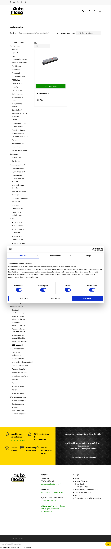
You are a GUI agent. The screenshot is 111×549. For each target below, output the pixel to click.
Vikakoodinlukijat (16, 306)
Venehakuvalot (17, 209)
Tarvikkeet (16, 161)
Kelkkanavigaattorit (19, 372)
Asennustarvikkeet (19, 191)
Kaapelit (15, 383)
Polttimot (15, 205)
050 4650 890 (49, 500)
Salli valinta (55, 298)
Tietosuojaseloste (83, 492)
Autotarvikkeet (15, 46)
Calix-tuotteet (17, 94)
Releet (14, 120)
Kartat (14, 390)
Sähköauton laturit (19, 123)
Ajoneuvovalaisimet (17, 165)
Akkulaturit (16, 73)
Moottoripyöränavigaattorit (20, 362)
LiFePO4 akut (17, 83)
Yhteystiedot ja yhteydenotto (53, 506)
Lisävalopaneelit (18, 168)
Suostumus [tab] (23, 255)
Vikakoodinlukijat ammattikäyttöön (18, 336)
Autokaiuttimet (17, 226)
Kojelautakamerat (16, 154)
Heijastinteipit (17, 147)
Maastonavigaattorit (20, 376)
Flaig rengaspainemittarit (19, 57)
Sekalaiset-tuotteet (19, 150)
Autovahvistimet (18, 229)
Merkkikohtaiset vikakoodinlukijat (18, 317)
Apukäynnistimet (18, 76)
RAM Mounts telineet (18, 397)
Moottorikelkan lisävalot (18, 186)
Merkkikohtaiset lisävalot (18, 180)
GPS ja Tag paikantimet (16, 353)
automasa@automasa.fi (51, 484)
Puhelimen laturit (18, 130)
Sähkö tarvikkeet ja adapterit (19, 114)
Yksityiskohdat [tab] (55, 255)
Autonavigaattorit (18, 358)
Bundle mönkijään (18, 400)
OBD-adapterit (17, 345)
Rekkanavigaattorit (19, 369)
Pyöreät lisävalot (18, 172)
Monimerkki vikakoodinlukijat (18, 324)
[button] (100, 11)
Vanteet (15, 53)
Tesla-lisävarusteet (19, 63)
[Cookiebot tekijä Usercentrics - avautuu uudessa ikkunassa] (93, 249)
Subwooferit (16, 233)
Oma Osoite (80, 484)
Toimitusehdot (81, 487)
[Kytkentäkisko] (50, 61)
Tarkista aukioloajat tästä (52, 492)
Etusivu (13, 33)
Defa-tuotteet (17, 90)
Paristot (15, 140)
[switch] (43, 289)
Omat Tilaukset (81, 481)
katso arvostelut (18, 440)
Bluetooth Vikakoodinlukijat (18, 311)
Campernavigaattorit (20, 365)
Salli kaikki (87, 298)
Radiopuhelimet (18, 143)
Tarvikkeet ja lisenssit (20, 341)
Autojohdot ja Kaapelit (17, 105)
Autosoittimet (17, 222)
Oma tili (78, 478)
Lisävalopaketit (18, 175)
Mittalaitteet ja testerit (17, 98)
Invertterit (16, 87)
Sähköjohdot (17, 110)
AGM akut (16, 80)
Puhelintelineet (17, 127)
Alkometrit (16, 69)
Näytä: (37, 43)
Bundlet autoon (18, 404)
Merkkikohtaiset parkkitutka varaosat (20, 135)
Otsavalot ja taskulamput (17, 213)
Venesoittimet (17, 236)
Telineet (15, 379)
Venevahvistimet (18, 243)
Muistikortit (16, 158)
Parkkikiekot (16, 66)
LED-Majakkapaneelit (20, 198)
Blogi (77, 495)
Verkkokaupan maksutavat (86, 490)
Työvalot (15, 195)
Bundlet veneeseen (19, 414)
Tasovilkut (16, 202)
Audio (12, 219)
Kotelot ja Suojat (18, 386)
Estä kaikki (24, 298)
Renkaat (15, 49)
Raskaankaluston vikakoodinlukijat (18, 330)
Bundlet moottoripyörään (18, 409)
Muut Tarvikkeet (18, 393)
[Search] (108, 544)
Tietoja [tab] (88, 255)
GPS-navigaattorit (17, 349)
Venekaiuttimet (17, 240)
